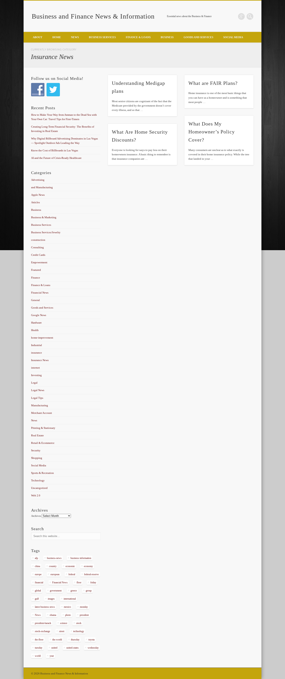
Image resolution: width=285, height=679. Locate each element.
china (37, 566)
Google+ (241, 16)
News (75, 37)
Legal (34, 382)
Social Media (233, 37)
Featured (36, 269)
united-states (72, 647)
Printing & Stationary (43, 427)
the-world (57, 639)
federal (71, 574)
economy (88, 566)
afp (36, 558)
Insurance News (40, 360)
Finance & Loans (138, 37)
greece (74, 590)
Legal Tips (37, 397)
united (54, 647)
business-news (54, 558)
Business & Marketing (43, 217)
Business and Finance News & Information (93, 16)
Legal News (37, 390)
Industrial (36, 345)
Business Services (102, 37)
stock (78, 623)
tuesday (38, 647)
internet (35, 367)
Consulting (37, 247)
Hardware (36, 322)
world (38, 655)
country (53, 566)
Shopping (36, 457)
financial (39, 582)
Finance (35, 277)
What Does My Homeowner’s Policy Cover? (211, 132)
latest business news (45, 606)
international (70, 598)
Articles (35, 202)
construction (38, 239)
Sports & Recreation (42, 472)
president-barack (43, 623)
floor (79, 582)
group (89, 590)
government (56, 590)
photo (68, 615)
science (63, 623)
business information (81, 558)
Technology (38, 480)
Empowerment (39, 262)
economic (70, 566)
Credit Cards (38, 254)
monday (84, 606)
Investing (36, 375)
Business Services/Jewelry (46, 232)
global (38, 590)
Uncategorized (39, 487)
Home (56, 37)
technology (78, 631)
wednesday (93, 647)
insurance (36, 352)
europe (38, 574)
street (61, 631)
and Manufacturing (42, 187)
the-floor (39, 639)
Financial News (39, 292)
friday (93, 582)
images (51, 598)
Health (35, 330)
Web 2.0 (35, 495)
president (84, 615)
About (37, 37)
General (35, 300)
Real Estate (37, 435)
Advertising (37, 179)
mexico (67, 606)
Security (35, 450)
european (54, 574)
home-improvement (42, 337)
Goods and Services (198, 37)
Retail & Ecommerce (42, 442)
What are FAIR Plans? (213, 83)
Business (167, 37)
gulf (37, 598)
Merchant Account (41, 412)
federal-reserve (91, 574)
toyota (91, 639)
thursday (75, 639)
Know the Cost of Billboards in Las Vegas (54, 150)
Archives (36, 515)
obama (53, 615)
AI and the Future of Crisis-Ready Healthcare (56, 157)
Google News (38, 315)
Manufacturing (39, 405)
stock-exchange (42, 631)
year (52, 655)
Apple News (38, 194)
